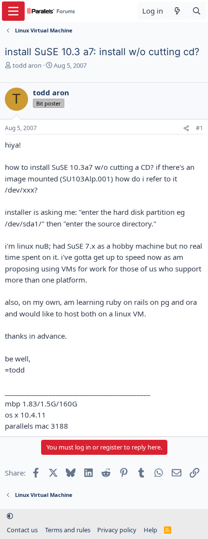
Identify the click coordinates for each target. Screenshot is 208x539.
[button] (10, 516)
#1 (199, 128)
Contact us (22, 529)
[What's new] (177, 11)
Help (150, 529)
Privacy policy (116, 529)
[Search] (196, 11)
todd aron (27, 65)
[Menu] (13, 11)
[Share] (186, 128)
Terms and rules (67, 529)
